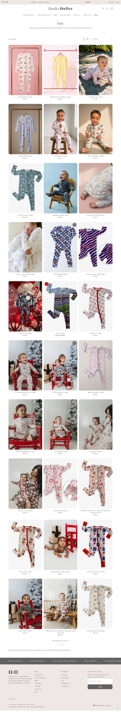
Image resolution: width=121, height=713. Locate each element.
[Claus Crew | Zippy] (25, 545)
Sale (96, 15)
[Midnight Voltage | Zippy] (60, 188)
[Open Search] (103, 8)
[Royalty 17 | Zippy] (95, 306)
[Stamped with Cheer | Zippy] (60, 545)
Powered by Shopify (37, 707)
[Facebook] (2, 2)
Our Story (111, 2)
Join (100, 687)
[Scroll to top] (117, 708)
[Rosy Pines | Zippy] (95, 424)
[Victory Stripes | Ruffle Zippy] (95, 247)
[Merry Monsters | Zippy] (60, 365)
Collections (65, 15)
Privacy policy (12, 704)
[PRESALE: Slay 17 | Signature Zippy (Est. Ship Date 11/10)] (60, 604)
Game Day (87, 15)
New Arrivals (28, 15)
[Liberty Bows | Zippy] (25, 129)
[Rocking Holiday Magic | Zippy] (25, 424)
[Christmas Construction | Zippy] (25, 365)
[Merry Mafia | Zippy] (25, 604)
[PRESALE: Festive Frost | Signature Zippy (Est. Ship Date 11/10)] (95, 483)
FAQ (62, 680)
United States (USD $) (103, 705)
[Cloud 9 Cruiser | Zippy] (25, 188)
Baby (55, 15)
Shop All (77, 15)
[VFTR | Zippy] (60, 306)
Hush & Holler (24, 707)
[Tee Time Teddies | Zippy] (95, 129)
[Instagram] (5, 2)
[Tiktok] (7, 2)
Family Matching (44, 15)
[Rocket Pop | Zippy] (60, 129)
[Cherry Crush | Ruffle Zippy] (25, 247)
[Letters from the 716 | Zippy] (95, 545)
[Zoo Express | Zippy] (60, 424)
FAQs (117, 2)
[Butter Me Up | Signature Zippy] (60, 70)
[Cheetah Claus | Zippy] (25, 483)
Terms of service (21, 704)
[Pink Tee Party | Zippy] (25, 70)
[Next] (88, 2)
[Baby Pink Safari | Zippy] (95, 365)
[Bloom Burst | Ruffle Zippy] (95, 188)
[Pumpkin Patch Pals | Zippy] (95, 604)
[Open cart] (111, 8)
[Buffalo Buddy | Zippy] (60, 247)
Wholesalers (65, 683)
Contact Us (65, 686)
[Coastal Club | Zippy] (95, 70)
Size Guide (64, 678)
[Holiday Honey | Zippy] (60, 483)
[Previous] (33, 2)
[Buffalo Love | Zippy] (25, 306)
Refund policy (31, 704)
